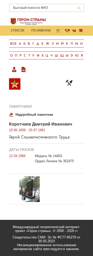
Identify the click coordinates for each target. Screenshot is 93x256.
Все (13, 43)
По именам (41, 30)
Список (17, 30)
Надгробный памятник (34, 115)
